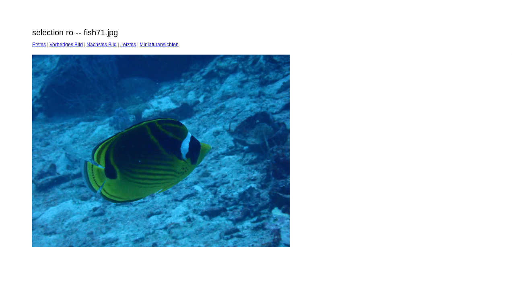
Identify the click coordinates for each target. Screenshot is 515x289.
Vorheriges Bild (66, 44)
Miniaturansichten (159, 44)
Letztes (128, 44)
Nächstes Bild (102, 44)
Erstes (39, 44)
